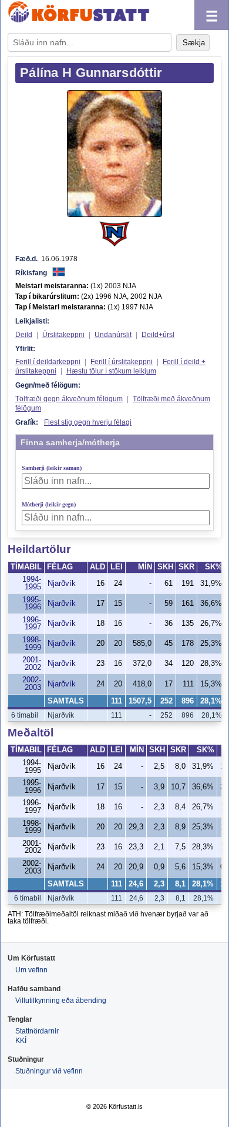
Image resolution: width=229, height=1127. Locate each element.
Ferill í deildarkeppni (47, 362)
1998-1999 (31, 644)
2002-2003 (31, 684)
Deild (23, 335)
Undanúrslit (113, 335)
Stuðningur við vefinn (49, 1071)
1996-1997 (31, 624)
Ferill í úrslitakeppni (121, 362)
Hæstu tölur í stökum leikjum (111, 371)
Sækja (194, 42)
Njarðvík (62, 583)
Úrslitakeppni (63, 335)
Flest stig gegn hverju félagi (88, 422)
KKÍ (20, 1040)
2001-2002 (31, 664)
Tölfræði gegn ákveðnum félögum (69, 399)
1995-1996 (31, 604)
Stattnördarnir (37, 1031)
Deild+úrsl (158, 335)
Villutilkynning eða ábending (60, 1000)
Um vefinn (31, 970)
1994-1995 (31, 583)
